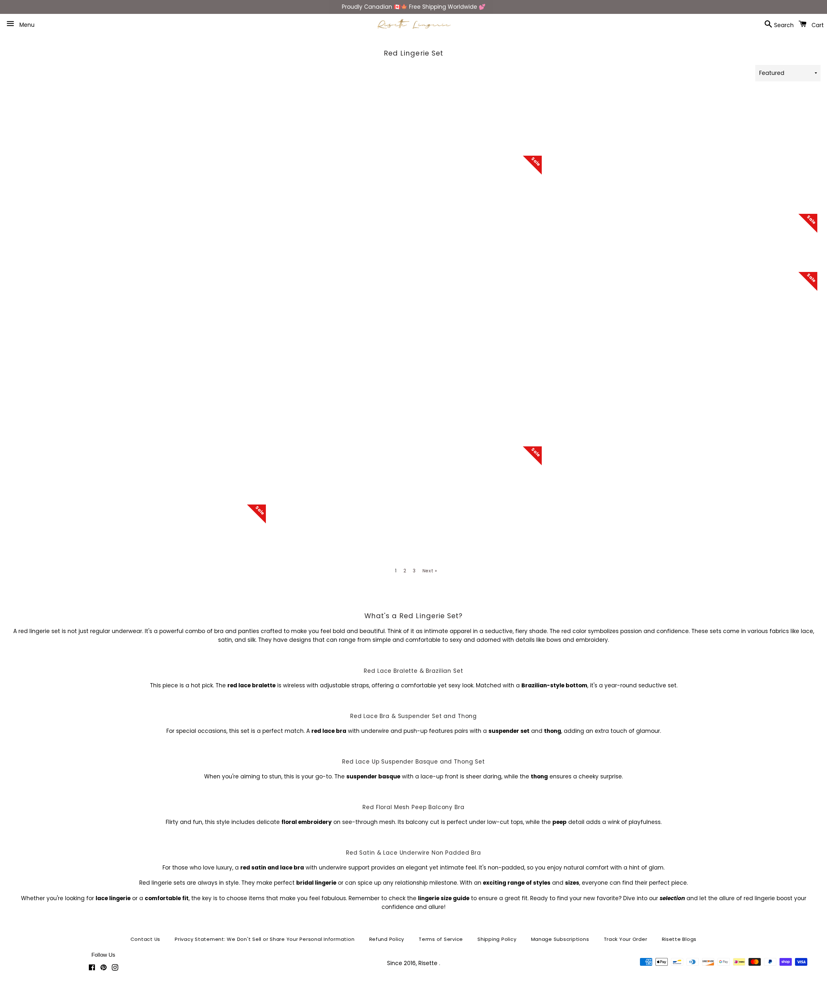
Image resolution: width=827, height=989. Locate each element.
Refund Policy (386, 939)
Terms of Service (441, 939)
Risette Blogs (679, 939)
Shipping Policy (496, 939)
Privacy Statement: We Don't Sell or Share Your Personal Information (264, 939)
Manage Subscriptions (560, 939)
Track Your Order (625, 939)
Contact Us (146, 939)
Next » (430, 570)
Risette (428, 963)
